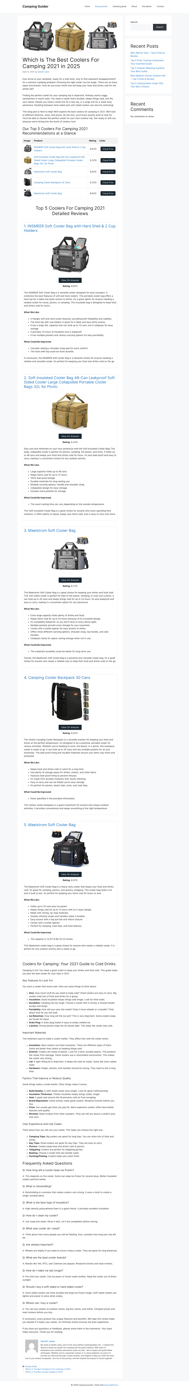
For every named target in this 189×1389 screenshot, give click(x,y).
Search (134, 22)
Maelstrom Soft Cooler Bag (48, 171)
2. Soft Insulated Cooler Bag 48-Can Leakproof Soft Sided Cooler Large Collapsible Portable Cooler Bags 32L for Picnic (69, 382)
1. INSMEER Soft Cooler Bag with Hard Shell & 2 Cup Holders (70, 228)
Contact (160, 6)
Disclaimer (147, 6)
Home (87, 6)
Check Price (108, 149)
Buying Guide (101, 6)
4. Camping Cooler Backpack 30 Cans (57, 677)
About (134, 6)
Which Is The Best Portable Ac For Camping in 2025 (47, 1369)
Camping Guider (35, 6)
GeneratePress (111, 1385)
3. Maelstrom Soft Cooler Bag (50, 530)
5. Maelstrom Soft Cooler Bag (50, 824)
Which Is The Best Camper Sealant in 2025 (44, 1372)
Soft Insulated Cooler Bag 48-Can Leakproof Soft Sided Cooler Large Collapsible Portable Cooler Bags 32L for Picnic (59, 160)
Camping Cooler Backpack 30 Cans (52, 182)
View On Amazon (70, 280)
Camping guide (119, 6)
